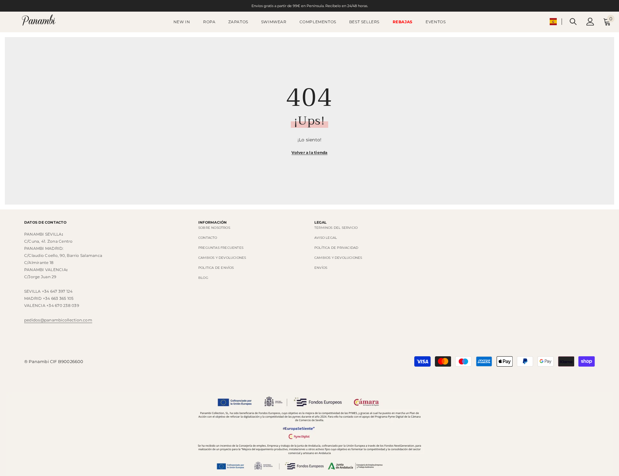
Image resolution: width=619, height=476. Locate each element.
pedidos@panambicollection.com (58, 320)
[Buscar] (573, 21)
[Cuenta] (590, 21)
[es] (553, 21)
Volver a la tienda (309, 152)
